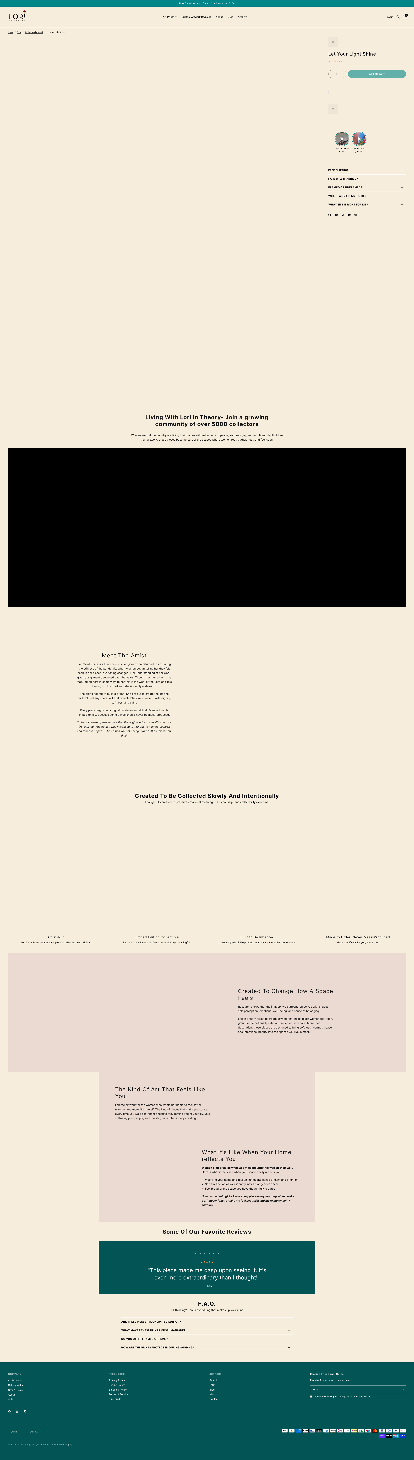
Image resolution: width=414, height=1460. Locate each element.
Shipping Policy (118, 1389)
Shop (19, 32)
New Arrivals (15, 1390)
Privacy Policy (117, 1380)
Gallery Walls (15, 1385)
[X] (337, 215)
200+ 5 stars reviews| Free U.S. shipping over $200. (207, 3)
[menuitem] (169, 17)
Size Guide (115, 1399)
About (219, 16)
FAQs (212, 1384)
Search (213, 1380)
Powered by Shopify (62, 1444)
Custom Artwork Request (196, 16)
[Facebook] (330, 215)
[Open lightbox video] (342, 139)
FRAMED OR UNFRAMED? (345, 187)
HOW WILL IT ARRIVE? (343, 178)
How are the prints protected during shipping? (157, 1347)
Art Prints (168, 16)
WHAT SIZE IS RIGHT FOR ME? (348, 204)
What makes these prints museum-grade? (153, 1330)
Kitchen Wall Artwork (34, 32)
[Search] (398, 17)
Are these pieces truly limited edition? (151, 1321)
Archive (242, 16)
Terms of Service (118, 1394)
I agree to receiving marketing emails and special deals (342, 1396)
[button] (367, 84)
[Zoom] (312, 44)
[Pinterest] (344, 215)
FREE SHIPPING (338, 170)
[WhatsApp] (350, 215)
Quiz (230, 16)
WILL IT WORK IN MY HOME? (347, 196)
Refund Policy (117, 1384)
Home (10, 32)
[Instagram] (19, 1411)
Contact (213, 1399)
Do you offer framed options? (144, 1339)
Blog (212, 1389)
